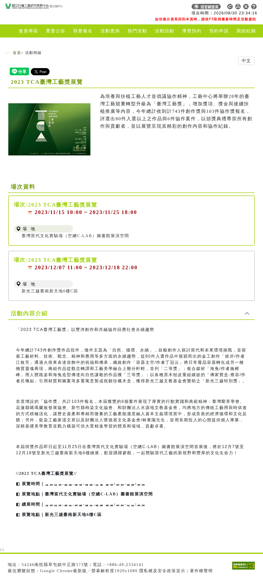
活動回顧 (164, 31)
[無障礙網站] (244, 569)
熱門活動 (137, 31)
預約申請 (219, 31)
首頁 (17, 53)
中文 (246, 60)
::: (8, 53)
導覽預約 (192, 31)
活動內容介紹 (29, 313)
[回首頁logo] (41, 7)
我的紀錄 (246, 31)
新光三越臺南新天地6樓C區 (50, 291)
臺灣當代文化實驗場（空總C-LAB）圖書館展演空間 (75, 236)
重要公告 (55, 31)
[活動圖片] (49, 129)
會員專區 (28, 31)
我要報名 (83, 31)
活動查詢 (110, 31)
